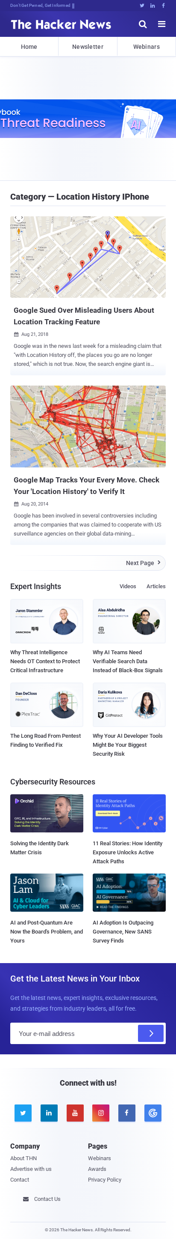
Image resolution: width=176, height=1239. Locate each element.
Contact (19, 1179)
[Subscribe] (151, 1033)
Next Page (143, 563)
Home (29, 46)
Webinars (146, 46)
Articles (156, 586)
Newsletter (87, 46)
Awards (97, 1169)
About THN (23, 1158)
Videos (128, 586)
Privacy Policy (104, 1179)
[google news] (152, 1113)
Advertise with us (31, 1169)
